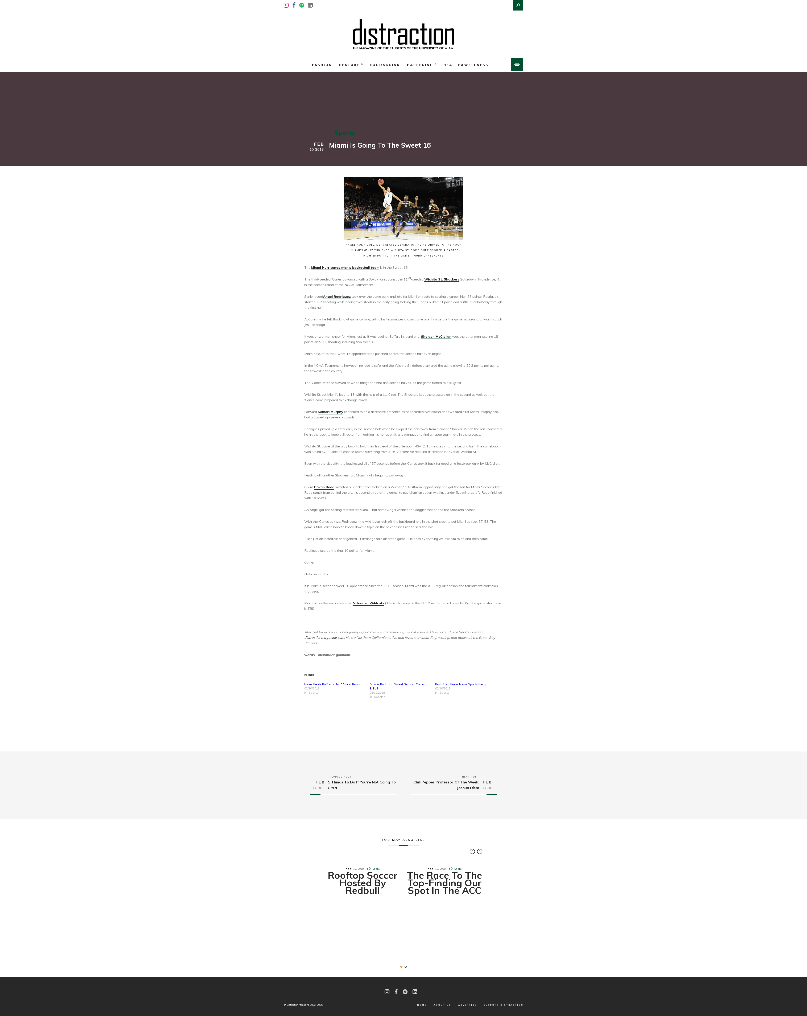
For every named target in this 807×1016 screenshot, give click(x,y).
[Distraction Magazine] (403, 34)
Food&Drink (385, 65)
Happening (420, 65)
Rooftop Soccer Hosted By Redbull (362, 882)
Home (421, 1005)
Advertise (467, 1005)
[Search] (518, 5)
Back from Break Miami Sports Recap (461, 684)
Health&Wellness (466, 65)
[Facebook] (293, 5)
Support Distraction (503, 1005)
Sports (344, 132)
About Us (442, 1005)
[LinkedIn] (310, 5)
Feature (349, 65)
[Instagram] (286, 5)
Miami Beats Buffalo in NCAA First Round (332, 684)
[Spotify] (301, 5)
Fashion (322, 65)
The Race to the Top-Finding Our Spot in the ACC (444, 882)
